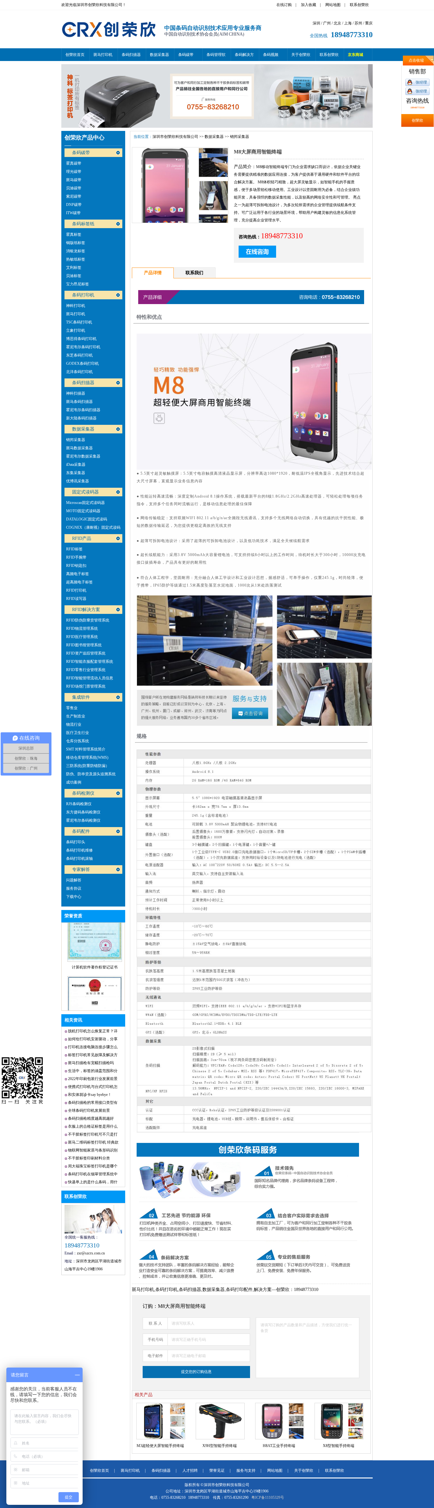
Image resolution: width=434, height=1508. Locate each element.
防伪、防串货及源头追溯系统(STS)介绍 (91, 775)
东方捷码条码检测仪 (83, 812)
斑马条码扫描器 (79, 401)
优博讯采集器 (77, 481)
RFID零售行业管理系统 (85, 670)
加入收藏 (308, 5)
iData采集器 (75, 464)
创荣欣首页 (75, 54)
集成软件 (81, 697)
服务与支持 (245, 1470)
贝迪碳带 (73, 188)
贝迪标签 (73, 276)
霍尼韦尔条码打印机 (83, 347)
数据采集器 (159, 54)
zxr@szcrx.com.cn (91, 1253)
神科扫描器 (75, 393)
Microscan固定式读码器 (85, 502)
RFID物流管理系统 (82, 628)
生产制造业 (75, 716)
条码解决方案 (244, 56)
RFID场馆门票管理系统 (85, 686)
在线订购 (284, 5)
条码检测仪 (83, 793)
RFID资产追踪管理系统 (85, 653)
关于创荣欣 (300, 54)
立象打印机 (75, 330)
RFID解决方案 (86, 609)
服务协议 (73, 888)
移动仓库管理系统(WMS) (87, 757)
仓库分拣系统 (77, 741)
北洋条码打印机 (79, 372)
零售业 (72, 708)
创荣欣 (417, 120)
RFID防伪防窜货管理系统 (87, 620)
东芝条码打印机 (79, 355)
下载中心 (73, 896)
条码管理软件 (216, 56)
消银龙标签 (75, 251)
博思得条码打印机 (81, 338)
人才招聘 (190, 1470)
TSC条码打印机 (79, 322)
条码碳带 (185, 54)
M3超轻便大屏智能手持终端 (160, 1445)
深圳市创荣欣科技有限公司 (175, 136)
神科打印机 (75, 305)
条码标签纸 (83, 223)
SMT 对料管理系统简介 (85, 749)
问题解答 (73, 880)
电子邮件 (155, 1356)
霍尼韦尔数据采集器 (83, 456)
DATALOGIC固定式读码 (86, 519)
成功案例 (73, 782)
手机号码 (155, 1339)
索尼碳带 (73, 196)
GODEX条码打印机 (82, 363)
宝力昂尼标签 (77, 284)
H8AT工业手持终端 (279, 1445)
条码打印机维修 (79, 850)
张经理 (421, 82)
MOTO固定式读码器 (83, 511)
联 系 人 (155, 1323)
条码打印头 (75, 842)
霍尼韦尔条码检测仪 (83, 820)
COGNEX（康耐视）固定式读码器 (93, 528)
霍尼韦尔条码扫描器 (83, 410)
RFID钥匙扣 (76, 565)
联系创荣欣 (359, 5)
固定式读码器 (85, 492)
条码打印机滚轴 (79, 858)
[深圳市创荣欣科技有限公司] (109, 44)
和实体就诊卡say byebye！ (90, 1094)
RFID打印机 (76, 590)
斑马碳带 (73, 180)
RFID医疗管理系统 (82, 637)
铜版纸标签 (75, 243)
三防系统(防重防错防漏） (87, 766)
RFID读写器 (76, 598)
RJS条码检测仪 (79, 804)
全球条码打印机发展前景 (89, 1110)
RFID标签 (74, 549)
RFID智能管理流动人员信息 (89, 678)
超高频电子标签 (79, 582)
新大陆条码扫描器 (81, 418)
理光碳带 (73, 171)
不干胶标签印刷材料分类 (89, 1158)
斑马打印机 (102, 54)
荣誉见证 (217, 1470)
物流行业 (73, 724)
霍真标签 (73, 234)
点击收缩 (416, 60)
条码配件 (81, 831)
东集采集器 (75, 473)
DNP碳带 (74, 204)
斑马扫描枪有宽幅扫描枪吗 (91, 1063)
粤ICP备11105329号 (267, 1497)
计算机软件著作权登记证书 (95, 942)
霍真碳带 (73, 163)
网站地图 (333, 5)
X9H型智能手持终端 (219, 1445)
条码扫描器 (131, 54)
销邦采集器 (75, 440)
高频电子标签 (77, 574)
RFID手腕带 (76, 557)
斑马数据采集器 (79, 448)
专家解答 (81, 869)
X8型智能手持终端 (338, 1445)
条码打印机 (83, 295)
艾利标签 (73, 267)
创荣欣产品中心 (84, 137)
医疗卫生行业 (77, 732)
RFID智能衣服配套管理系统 (89, 661)
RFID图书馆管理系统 (84, 645)
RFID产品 (81, 538)
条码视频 (270, 54)
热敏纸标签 (75, 259)
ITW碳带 (73, 213)
